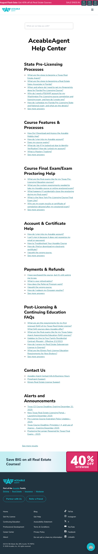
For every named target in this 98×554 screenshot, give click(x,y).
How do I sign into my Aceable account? (45, 139)
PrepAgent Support (36, 379)
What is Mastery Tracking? (39, 151)
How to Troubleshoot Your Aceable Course (47, 243)
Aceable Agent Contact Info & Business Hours (48, 376)
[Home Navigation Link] (13, 10)
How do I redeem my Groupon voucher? (45, 290)
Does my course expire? (38, 142)
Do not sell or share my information (48, 537)
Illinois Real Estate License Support (43, 382)
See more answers (36, 108)
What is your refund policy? (40, 281)
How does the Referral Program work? (45, 284)
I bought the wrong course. (39, 252)
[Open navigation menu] (93, 10)
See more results (30, 445)
